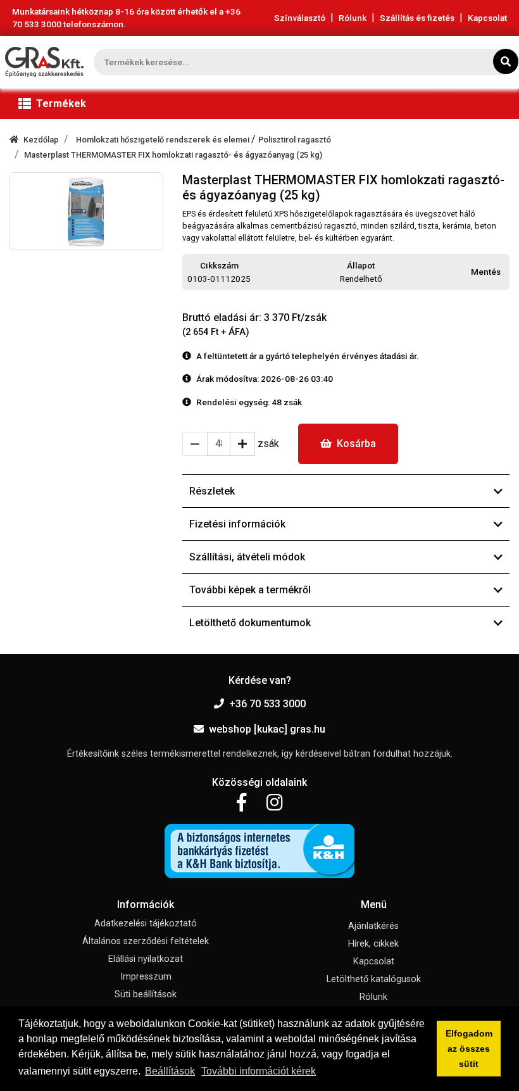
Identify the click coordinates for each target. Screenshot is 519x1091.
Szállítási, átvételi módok (247, 557)
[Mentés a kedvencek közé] (503, 272)
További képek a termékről (250, 590)
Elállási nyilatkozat (145, 959)
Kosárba (356, 444)
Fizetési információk (237, 524)
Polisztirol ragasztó (294, 139)
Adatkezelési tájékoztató (145, 923)
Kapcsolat (487, 18)
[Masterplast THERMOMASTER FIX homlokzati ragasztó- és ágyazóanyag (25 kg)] (86, 211)
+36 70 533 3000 (267, 704)
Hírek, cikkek (373, 943)
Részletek (212, 491)
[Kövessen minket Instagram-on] (274, 803)
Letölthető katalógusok (374, 979)
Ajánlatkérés (373, 926)
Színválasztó (299, 18)
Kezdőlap (41, 139)
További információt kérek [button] (258, 1071)
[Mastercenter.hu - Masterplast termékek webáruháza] (44, 62)
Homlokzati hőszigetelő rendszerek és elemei (163, 139)
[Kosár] (487, 107)
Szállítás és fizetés (417, 18)
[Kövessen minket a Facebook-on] (241, 803)
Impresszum (146, 976)
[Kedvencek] (445, 107)
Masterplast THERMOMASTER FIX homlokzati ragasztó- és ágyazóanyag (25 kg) (173, 155)
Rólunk (352, 18)
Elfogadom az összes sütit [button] (469, 1048)
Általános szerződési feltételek (145, 941)
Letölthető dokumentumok (250, 623)
